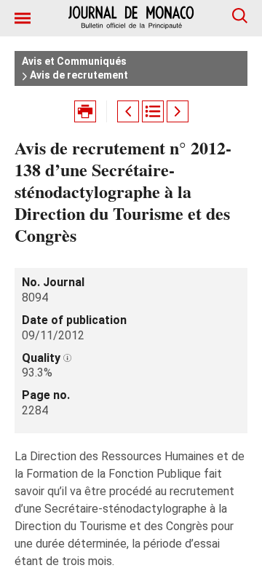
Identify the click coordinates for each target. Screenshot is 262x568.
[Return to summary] (153, 111)
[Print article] (85, 111)
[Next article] (177, 111)
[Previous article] (128, 111)
